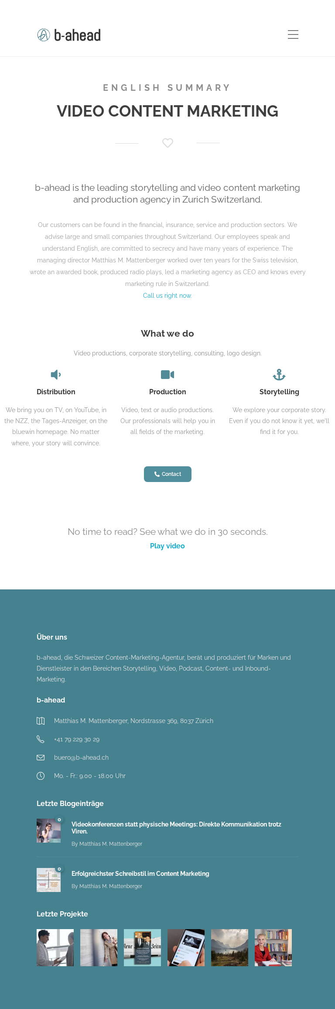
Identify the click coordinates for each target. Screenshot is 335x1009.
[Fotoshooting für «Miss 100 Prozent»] (98, 947)
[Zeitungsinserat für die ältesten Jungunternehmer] (142, 947)
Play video (167, 546)
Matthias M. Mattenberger (110, 844)
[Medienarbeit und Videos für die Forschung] (273, 947)
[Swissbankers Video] (186, 947)
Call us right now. (167, 295)
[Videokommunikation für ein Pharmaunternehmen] (55, 947)
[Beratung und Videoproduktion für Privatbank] (229, 947)
